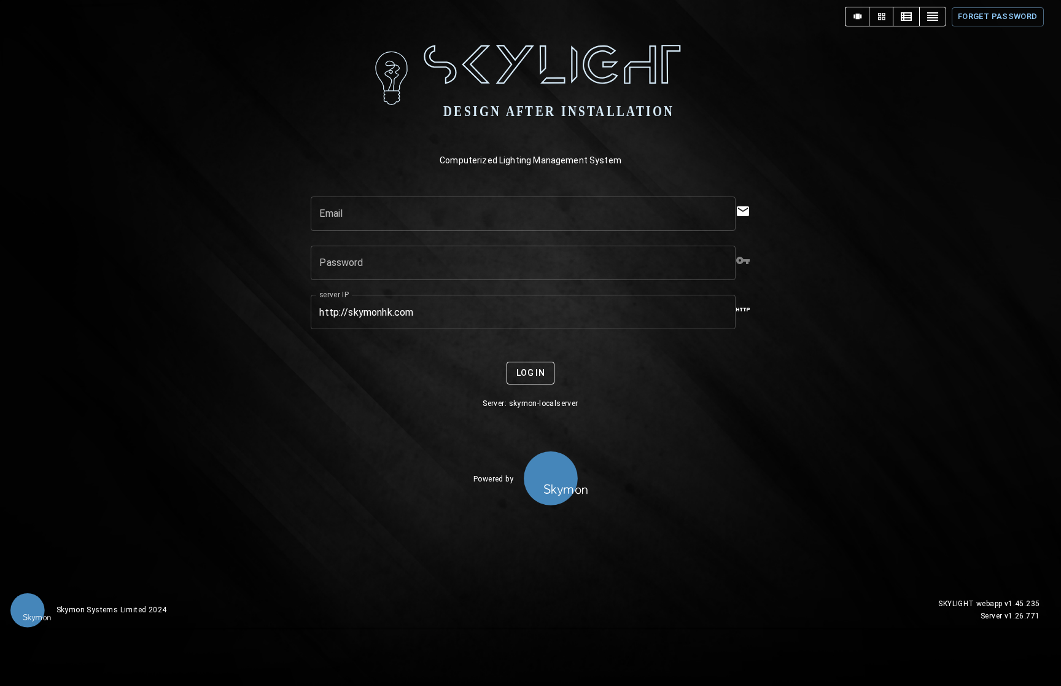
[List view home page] (906, 16)
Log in (530, 373)
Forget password (998, 16)
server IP (334, 294)
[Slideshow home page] (857, 16)
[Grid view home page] (881, 16)
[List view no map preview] (932, 16)
